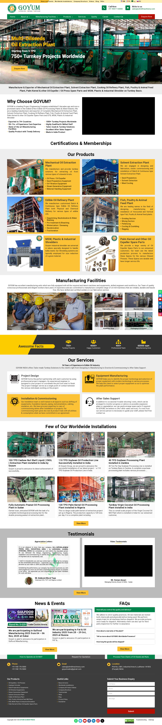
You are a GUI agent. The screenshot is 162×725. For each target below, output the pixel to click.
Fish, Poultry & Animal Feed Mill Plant (21, 699)
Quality (94, 17)
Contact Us (118, 17)
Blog (97, 1)
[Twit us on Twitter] (102, 721)
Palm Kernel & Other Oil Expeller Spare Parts (23, 704)
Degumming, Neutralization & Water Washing (62, 219)
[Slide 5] (84, 81)
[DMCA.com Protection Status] (129, 721)
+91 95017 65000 (115, 9)
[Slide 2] (74, 81)
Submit (131, 711)
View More (81, 523)
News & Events (63, 683)
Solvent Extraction (129, 180)
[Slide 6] (87, 81)
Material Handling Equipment (59, 189)
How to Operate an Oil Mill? (31, 657)
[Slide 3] (77, 81)
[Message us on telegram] (80, 721)
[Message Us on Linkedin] (93, 721)
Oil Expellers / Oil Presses (17, 683)
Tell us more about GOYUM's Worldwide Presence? (115, 636)
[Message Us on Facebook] (89, 721)
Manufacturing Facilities (46, 17)
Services (82, 17)
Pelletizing (126, 224)
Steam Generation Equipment (59, 186)
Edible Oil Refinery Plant (16, 697)
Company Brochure (81, 1)
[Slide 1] (70, 81)
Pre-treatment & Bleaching (58, 223)
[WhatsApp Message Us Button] (76, 721)
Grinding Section (129, 218)
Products (67, 17)
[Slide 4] (81, 81)
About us (24, 17)
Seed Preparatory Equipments (18, 687)
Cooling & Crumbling (130, 226)
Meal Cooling (127, 183)
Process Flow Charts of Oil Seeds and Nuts (131, 657)
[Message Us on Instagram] (98, 721)
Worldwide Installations (63, 1)
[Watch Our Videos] (85, 721)
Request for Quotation (81, 657)
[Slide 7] (91, 81)
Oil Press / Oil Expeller (56, 178)
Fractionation (52, 230)
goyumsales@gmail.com (71, 669)
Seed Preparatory (129, 178)
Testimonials (63, 692)
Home (12, 17)
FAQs (102, 1)
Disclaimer (62, 701)
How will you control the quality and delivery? (113, 610)
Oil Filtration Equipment (57, 183)
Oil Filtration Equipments (17, 690)
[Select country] (109, 689)
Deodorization (53, 228)
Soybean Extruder (14, 685)
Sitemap (151, 720)
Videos (91, 1)
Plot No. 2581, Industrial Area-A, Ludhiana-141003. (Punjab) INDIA (131, 668)
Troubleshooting (141, 720)
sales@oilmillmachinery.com (143, 9)
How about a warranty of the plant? (109, 631)
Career (105, 17)
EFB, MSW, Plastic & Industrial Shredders (22, 701)
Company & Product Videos (67, 687)
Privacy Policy (63, 699)
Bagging (125, 229)
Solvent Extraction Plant (16, 694)
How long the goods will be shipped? (110, 642)
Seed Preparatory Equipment (59, 181)
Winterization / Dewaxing (57, 225)
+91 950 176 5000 (19, 667)
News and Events (47, 1)
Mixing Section (128, 221)
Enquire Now (146, 16)
